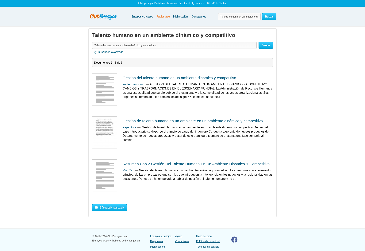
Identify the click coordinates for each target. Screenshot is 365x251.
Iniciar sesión (180, 16)
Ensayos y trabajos (142, 16)
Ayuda (178, 236)
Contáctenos (199, 16)
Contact (223, 3)
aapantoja (129, 127)
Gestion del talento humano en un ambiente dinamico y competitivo (179, 78)
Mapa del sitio (204, 236)
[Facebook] (234, 241)
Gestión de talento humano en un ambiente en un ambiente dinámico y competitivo (193, 121)
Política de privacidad (208, 241)
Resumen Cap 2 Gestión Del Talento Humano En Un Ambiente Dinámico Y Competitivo (196, 164)
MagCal (128, 170)
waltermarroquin (133, 84)
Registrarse (163, 16)
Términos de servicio (207, 246)
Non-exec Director (177, 3)
